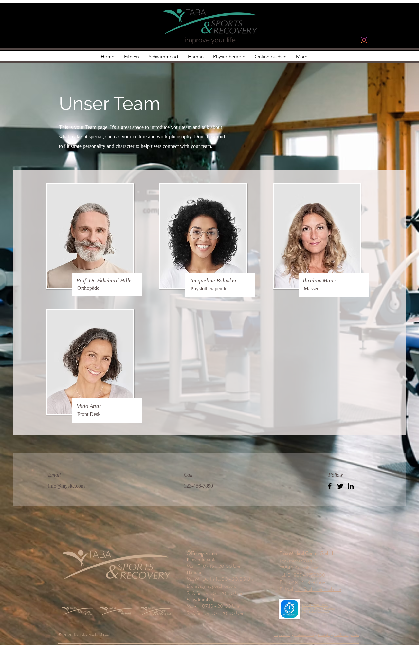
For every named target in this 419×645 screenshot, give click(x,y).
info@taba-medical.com (318, 589)
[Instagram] (364, 40)
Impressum (282, 635)
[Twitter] (340, 486)
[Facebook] (330, 486)
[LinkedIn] (351, 486)
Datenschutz (304, 635)
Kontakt (324, 635)
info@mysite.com (66, 486)
